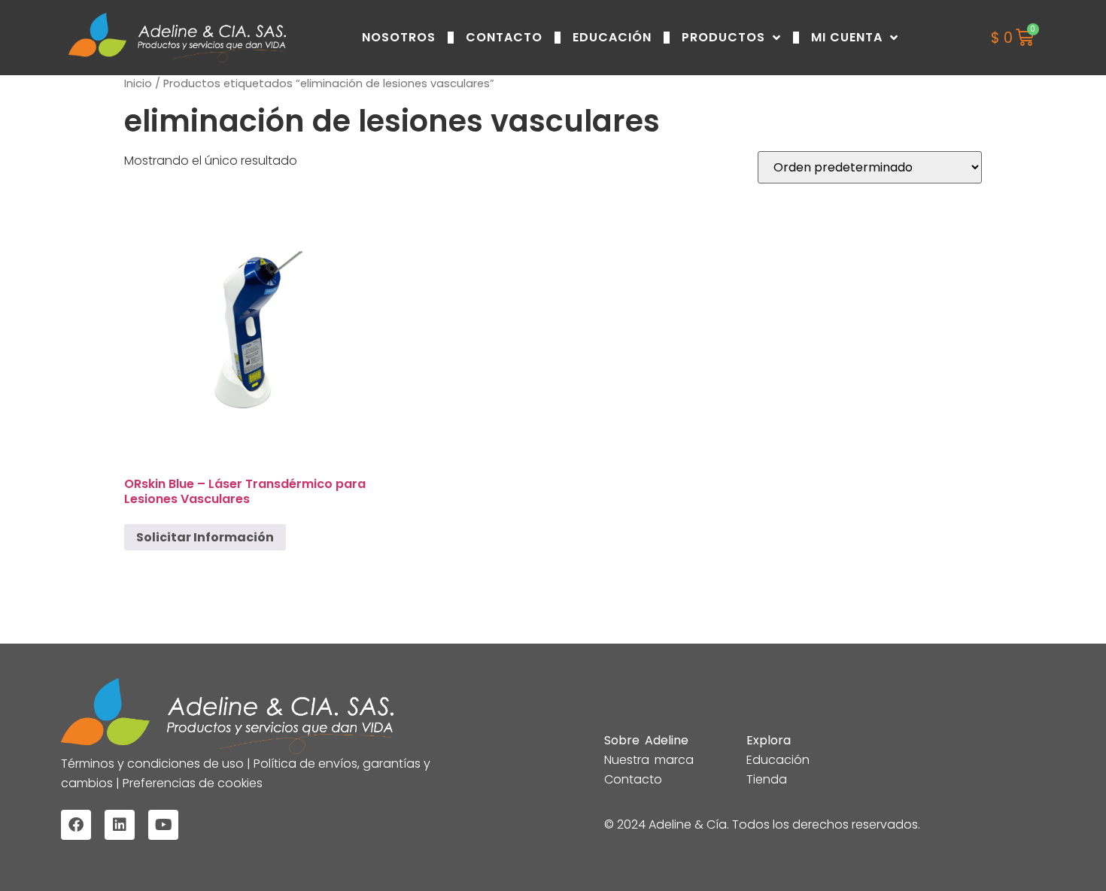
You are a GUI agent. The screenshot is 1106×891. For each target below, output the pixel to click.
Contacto (504, 37)
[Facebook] (76, 825)
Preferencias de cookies (191, 783)
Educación (612, 37)
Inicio (138, 83)
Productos (723, 37)
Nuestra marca (649, 759)
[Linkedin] (120, 825)
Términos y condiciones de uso (154, 763)
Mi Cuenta (847, 37)
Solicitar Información (205, 537)
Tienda (766, 779)
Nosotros (399, 37)
